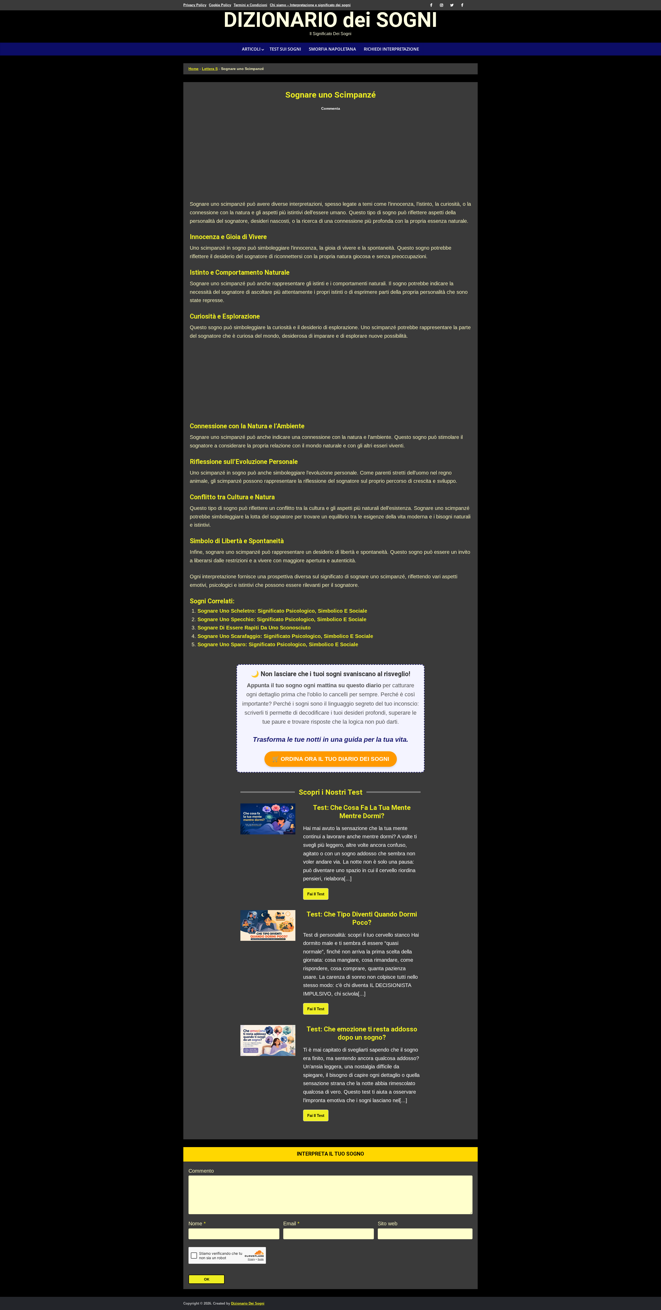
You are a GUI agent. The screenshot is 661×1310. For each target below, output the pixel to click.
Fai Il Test (315, 894)
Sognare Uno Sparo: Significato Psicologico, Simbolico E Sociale (278, 644)
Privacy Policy (194, 5)
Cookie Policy (220, 5)
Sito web (387, 1223)
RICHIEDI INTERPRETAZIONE (391, 49)
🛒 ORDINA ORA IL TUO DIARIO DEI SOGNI (330, 759)
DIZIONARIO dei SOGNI (330, 21)
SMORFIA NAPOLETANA (332, 49)
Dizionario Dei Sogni (247, 1303)
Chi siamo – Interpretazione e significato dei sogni (310, 5)
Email (291, 1223)
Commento (201, 1171)
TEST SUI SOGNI (285, 49)
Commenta (330, 108)
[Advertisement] (330, 156)
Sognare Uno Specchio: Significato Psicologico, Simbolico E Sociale (282, 619)
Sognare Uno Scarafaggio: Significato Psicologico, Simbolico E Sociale (285, 636)
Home (193, 69)
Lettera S (210, 69)
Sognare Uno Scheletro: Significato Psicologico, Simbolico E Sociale (282, 611)
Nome (197, 1223)
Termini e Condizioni (250, 5)
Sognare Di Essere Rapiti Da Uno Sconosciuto (254, 627)
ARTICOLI (251, 49)
